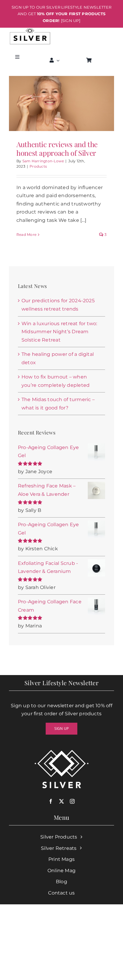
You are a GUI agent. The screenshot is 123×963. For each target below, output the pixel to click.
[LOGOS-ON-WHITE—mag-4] (30, 30)
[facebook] (50, 801)
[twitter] (61, 801)
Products (38, 166)
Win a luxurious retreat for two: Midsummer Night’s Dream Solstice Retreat (59, 332)
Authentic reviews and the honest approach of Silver (57, 148)
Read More (26, 234)
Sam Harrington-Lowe (43, 161)
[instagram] (72, 801)
